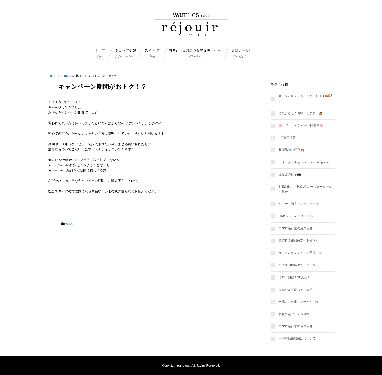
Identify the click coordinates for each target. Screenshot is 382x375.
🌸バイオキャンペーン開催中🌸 (301, 125)
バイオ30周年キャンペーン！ (299, 265)
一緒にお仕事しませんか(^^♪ (298, 301)
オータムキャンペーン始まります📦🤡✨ (305, 98)
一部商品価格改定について (297, 338)
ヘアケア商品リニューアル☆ (299, 204)
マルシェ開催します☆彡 (296, 289)
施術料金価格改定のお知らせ (299, 240)
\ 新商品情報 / (288, 137)
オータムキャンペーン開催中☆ (300, 253)
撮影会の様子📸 (290, 174)
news (69, 224)
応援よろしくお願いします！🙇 (301, 113)
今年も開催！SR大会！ (294, 277)
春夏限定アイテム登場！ (296, 314)
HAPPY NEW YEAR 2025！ (297, 216)
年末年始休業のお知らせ (296, 228)
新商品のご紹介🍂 (291, 150)
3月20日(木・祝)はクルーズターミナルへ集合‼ (305, 189)
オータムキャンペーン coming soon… (305, 162)
